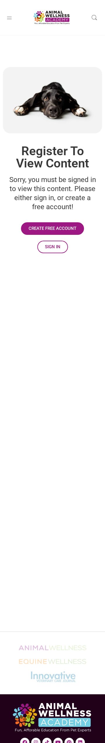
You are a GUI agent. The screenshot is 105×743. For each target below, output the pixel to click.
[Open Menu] (9, 17)
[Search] (94, 17)
